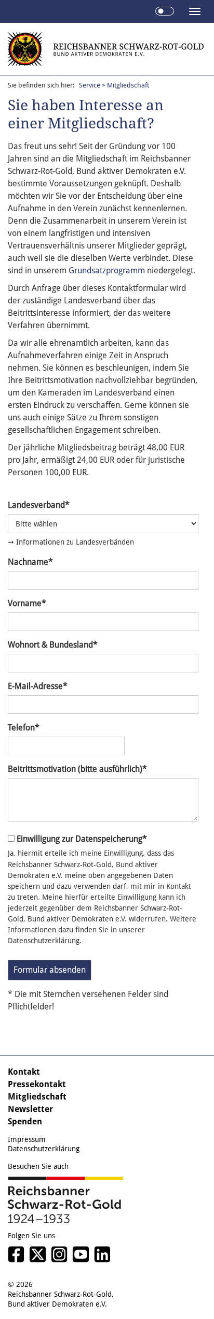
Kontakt (24, 1072)
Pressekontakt (37, 1084)
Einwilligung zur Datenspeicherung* (82, 839)
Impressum (27, 1139)
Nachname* (30, 562)
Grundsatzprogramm (107, 270)
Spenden (25, 1121)
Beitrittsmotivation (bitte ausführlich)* (77, 769)
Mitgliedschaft (37, 1097)
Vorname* (27, 603)
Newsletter (30, 1109)
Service (89, 85)
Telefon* (23, 727)
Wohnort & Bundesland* (53, 645)
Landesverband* (39, 505)
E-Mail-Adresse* (38, 686)
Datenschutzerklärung (43, 1149)
